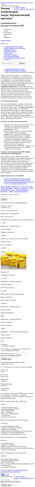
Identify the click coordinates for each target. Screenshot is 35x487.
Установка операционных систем (14, 58)
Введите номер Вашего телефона (11, 355)
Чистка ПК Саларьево (21, 188)
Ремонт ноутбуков (9, 50)
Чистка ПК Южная (6, 188)
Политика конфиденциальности (10, 471)
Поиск (22, 63)
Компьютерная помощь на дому (15, 69)
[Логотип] (7, 2)
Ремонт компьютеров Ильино (18, 191)
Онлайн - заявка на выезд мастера (24, 9)
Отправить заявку (6, 359)
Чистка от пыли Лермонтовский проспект (17, 180)
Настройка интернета (11, 54)
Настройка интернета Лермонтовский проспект (19, 182)
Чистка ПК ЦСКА (26, 186)
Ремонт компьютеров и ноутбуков (14, 48)
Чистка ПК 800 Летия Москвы (10, 186)
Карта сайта (18, 470)
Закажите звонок (6, 40)
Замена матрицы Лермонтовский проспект (17, 179)
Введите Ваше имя (6, 353)
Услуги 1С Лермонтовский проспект (15, 183)
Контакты (25, 470)
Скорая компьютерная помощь (13, 46)
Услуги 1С (7, 59)
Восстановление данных (11, 56)
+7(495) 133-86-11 (20, 7)
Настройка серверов (10, 51)
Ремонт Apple (8, 53)
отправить (4, 199)
